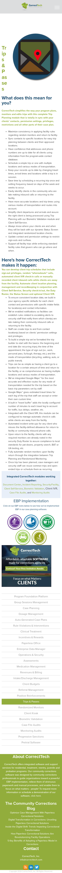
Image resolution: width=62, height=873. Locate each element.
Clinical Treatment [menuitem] (31, 631)
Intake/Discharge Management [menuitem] (31, 678)
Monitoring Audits (41, 492)
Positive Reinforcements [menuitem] (31, 695)
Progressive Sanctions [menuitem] (31, 736)
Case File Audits (18, 492)
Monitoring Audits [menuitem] (31, 731)
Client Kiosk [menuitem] (31, 713)
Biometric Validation (34, 488)
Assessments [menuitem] (31, 660)
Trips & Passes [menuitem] (31, 701)
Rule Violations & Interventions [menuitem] (31, 625)
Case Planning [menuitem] (31, 608)
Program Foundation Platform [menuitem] (31, 596)
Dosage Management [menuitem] (31, 614)
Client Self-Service (13, 488)
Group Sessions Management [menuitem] (31, 602)
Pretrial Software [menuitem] (31, 742)
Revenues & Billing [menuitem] (31, 672)
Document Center (12, 484)
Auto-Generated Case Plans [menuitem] (31, 620)
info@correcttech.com (31, 859)
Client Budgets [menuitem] (31, 684)
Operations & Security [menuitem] (31, 655)
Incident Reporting (31, 484)
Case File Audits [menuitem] (31, 725)
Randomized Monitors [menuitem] (31, 707)
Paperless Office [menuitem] (31, 643)
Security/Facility (51, 484)
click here (36, 795)
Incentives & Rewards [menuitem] (31, 637)
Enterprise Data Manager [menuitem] (31, 649)
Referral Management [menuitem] (31, 690)
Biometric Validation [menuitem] (31, 719)
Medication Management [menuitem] (31, 666)
